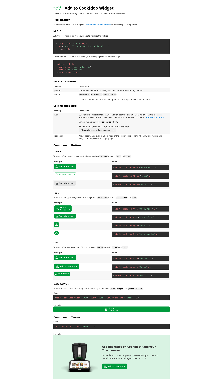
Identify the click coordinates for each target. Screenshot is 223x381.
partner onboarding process (98, 24)
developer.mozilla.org (154, 117)
